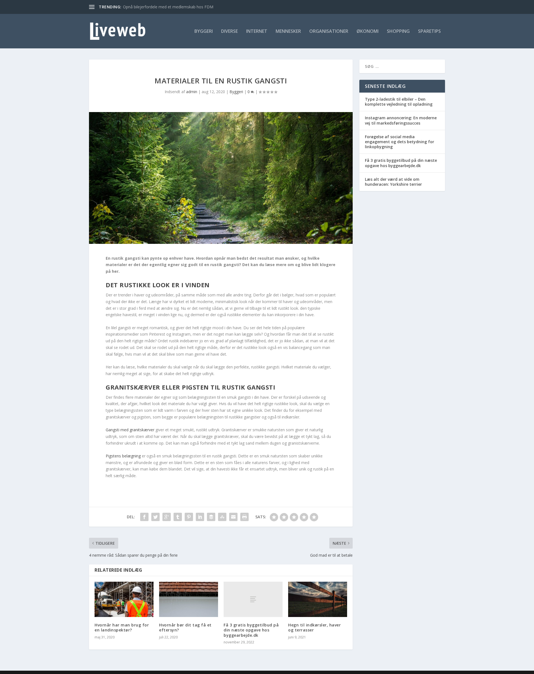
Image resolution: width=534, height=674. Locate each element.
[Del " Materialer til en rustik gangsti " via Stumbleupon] (222, 516)
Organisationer (328, 31)
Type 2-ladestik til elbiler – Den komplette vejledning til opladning (398, 101)
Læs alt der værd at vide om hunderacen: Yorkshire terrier (393, 182)
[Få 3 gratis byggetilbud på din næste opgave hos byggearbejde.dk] (253, 599)
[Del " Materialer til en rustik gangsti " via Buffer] (211, 516)
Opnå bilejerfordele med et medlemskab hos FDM (168, 6)
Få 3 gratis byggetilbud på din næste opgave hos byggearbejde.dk (251, 630)
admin (191, 91)
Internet (256, 31)
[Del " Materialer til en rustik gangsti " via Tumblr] (177, 516)
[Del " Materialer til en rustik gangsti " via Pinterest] (188, 516)
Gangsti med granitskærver (130, 429)
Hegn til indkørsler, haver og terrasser (314, 627)
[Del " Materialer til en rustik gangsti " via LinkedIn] (200, 516)
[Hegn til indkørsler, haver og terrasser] (317, 599)
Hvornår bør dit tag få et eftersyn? (185, 627)
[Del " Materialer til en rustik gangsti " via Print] (244, 516)
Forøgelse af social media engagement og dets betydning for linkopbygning (399, 141)
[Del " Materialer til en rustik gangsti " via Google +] (166, 516)
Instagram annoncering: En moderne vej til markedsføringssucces (401, 120)
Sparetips (429, 31)
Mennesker (288, 31)
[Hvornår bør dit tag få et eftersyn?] (188, 599)
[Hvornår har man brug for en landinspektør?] (124, 599)
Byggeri (203, 31)
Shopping (398, 31)
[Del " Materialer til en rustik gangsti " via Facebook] (144, 516)
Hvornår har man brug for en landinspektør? (122, 627)
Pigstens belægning (123, 456)
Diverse (229, 31)
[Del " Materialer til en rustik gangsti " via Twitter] (155, 516)
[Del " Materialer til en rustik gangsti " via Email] (233, 516)
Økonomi (368, 31)
